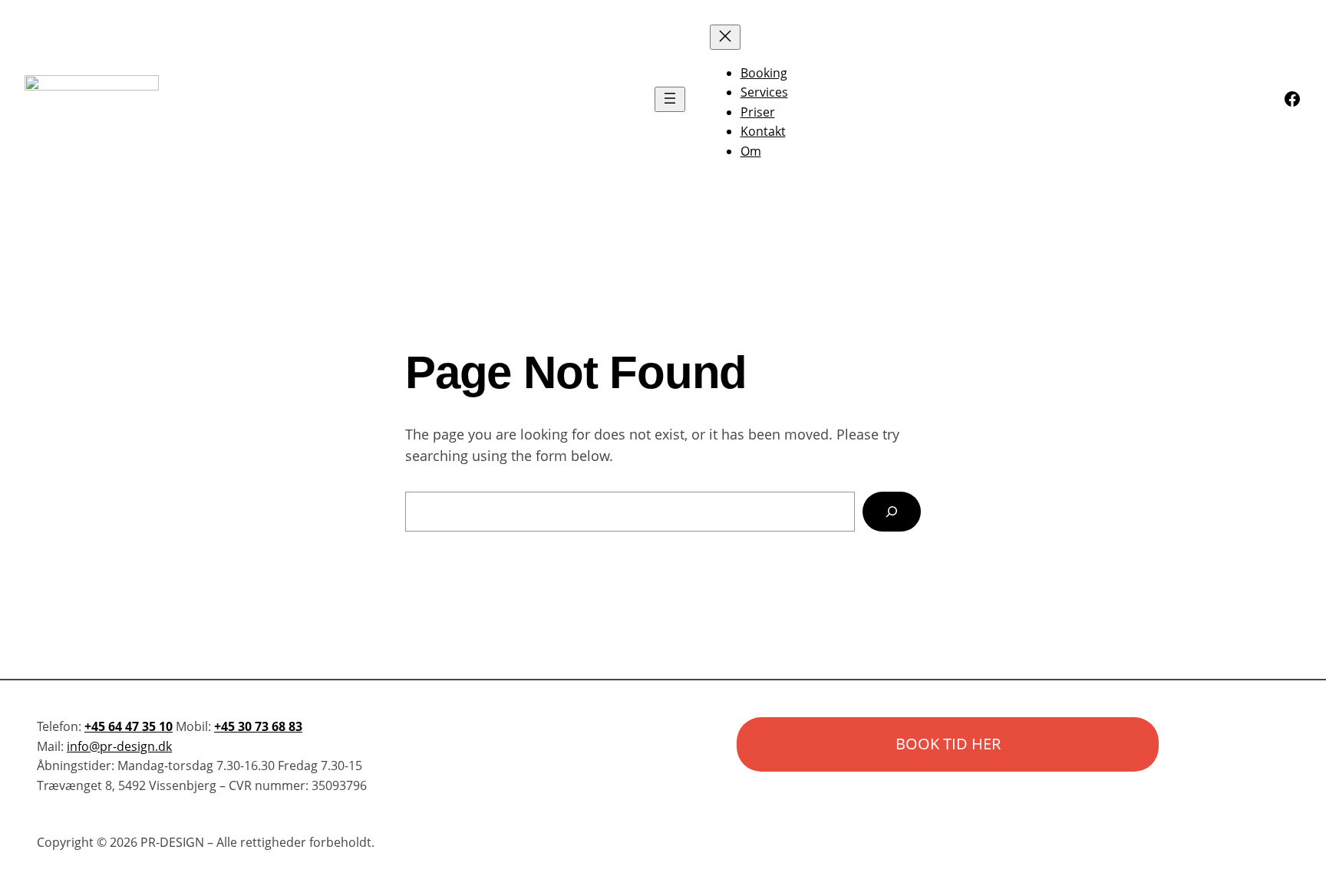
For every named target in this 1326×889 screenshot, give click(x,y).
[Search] (892, 512)
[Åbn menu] (670, 99)
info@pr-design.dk (119, 746)
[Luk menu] (725, 37)
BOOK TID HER (948, 743)
